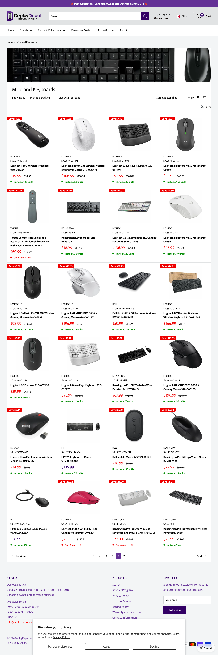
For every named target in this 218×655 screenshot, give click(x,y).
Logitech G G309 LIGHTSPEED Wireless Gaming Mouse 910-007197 (32, 315)
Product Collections (49, 30)
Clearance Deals (80, 30)
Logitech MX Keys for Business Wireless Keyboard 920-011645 (182, 315)
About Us (125, 30)
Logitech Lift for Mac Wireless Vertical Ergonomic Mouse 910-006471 (83, 167)
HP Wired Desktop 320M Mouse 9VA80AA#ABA (28, 530)
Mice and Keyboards (26, 42)
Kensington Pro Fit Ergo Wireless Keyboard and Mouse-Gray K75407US (134, 530)
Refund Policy (120, 606)
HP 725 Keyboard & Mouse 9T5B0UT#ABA (76, 459)
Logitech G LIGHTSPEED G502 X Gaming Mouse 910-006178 (181, 387)
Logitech (15, 156)
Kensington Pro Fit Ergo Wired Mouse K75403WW (185, 459)
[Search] (145, 16)
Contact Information (124, 617)
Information (103, 30)
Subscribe (175, 610)
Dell (114, 304)
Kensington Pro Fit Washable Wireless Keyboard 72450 (185, 530)
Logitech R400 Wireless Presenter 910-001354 (29, 167)
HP (62, 447)
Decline (154, 646)
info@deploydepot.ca (19, 622)
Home (10, 30)
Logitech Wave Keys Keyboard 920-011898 (132, 167)
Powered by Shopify (17, 642)
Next (199, 556)
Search (116, 584)
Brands (24, 30)
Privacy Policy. (61, 637)
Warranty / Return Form (126, 612)
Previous (21, 556)
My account (161, 18)
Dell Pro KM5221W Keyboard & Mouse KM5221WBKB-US (134, 315)
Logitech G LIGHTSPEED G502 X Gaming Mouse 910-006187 (79, 315)
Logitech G (16, 304)
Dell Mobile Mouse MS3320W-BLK (131, 457)
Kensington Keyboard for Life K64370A (78, 239)
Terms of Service (122, 601)
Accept (107, 646)
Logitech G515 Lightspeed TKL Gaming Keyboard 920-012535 (134, 239)
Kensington (67, 228)
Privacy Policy (120, 595)
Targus (14, 228)
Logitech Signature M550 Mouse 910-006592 (185, 239)
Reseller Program (122, 590)
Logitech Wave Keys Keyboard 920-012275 (81, 387)
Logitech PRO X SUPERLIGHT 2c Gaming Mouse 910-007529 (79, 530)
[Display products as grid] (198, 97)
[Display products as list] (204, 97)
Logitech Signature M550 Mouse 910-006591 (185, 167)
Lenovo (14, 447)
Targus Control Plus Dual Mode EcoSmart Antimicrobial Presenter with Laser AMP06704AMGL (30, 241)
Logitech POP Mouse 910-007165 (29, 385)
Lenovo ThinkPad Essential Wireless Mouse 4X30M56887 (31, 459)
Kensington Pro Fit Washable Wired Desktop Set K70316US (132, 387)
